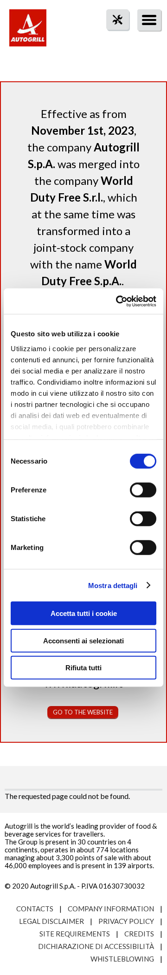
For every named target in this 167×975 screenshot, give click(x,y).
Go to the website (83, 712)
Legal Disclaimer (51, 921)
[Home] (27, 32)
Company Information (111, 908)
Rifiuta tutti (83, 668)
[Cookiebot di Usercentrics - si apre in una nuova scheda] (117, 301)
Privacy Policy (126, 921)
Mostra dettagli (113, 585)
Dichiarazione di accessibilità (96, 946)
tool (112, 36)
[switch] (143, 490)
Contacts (34, 908)
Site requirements (74, 933)
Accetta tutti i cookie (84, 613)
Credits (139, 933)
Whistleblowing (122, 959)
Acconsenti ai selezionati (83, 640)
